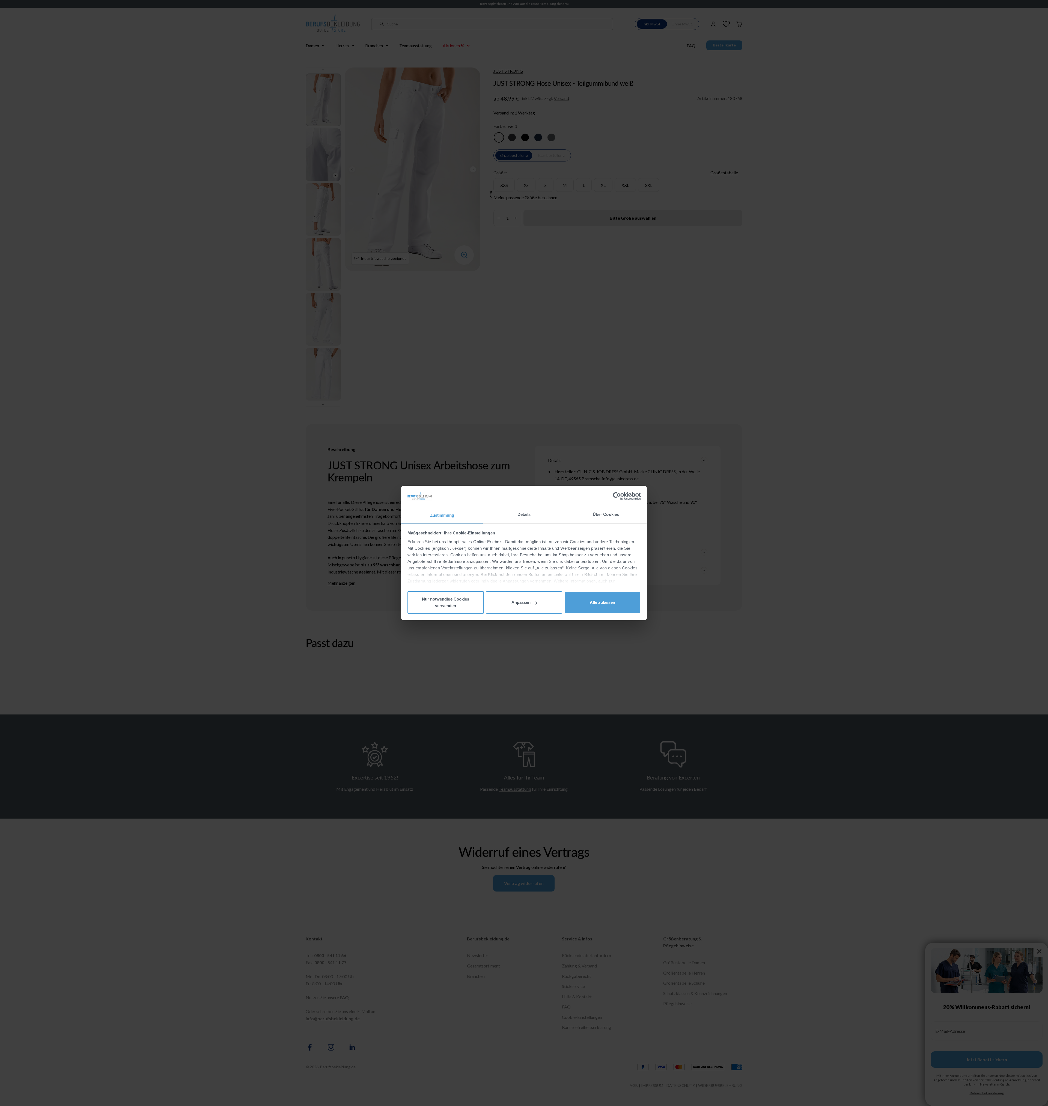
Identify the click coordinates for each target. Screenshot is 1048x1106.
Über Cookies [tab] (606, 514)
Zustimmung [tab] (442, 515)
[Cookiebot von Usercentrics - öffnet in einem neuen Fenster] (617, 496)
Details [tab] (524, 514)
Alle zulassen (602, 602)
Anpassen (521, 602)
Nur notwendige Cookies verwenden (445, 602)
